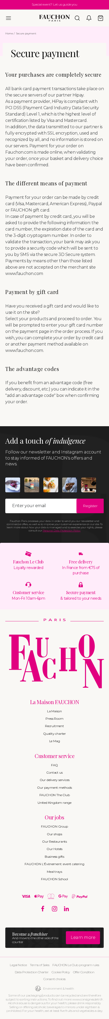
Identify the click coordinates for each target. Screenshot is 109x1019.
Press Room (54, 718)
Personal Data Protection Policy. (61, 530)
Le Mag (54, 741)
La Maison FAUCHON (54, 701)
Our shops (54, 834)
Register (90, 505)
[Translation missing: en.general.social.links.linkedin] (66, 909)
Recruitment (54, 726)
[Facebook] (42, 909)
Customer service (54, 755)
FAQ (54, 765)
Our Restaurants (54, 841)
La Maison (54, 711)
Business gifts (54, 857)
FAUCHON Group (54, 826)
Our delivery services (55, 780)
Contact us (54, 772)
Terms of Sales (39, 965)
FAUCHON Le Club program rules (75, 965)
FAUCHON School (54, 879)
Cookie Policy (61, 972)
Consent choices (54, 979)
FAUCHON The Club (54, 795)
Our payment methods (54, 788)
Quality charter (54, 734)
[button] (8, 18)
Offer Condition (83, 972)
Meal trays (54, 872)
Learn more (83, 937)
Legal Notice (18, 965)
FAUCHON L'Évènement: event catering (54, 864)
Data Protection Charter (32, 972)
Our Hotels (54, 849)
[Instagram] (54, 909)
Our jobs (54, 817)
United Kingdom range (54, 803)
